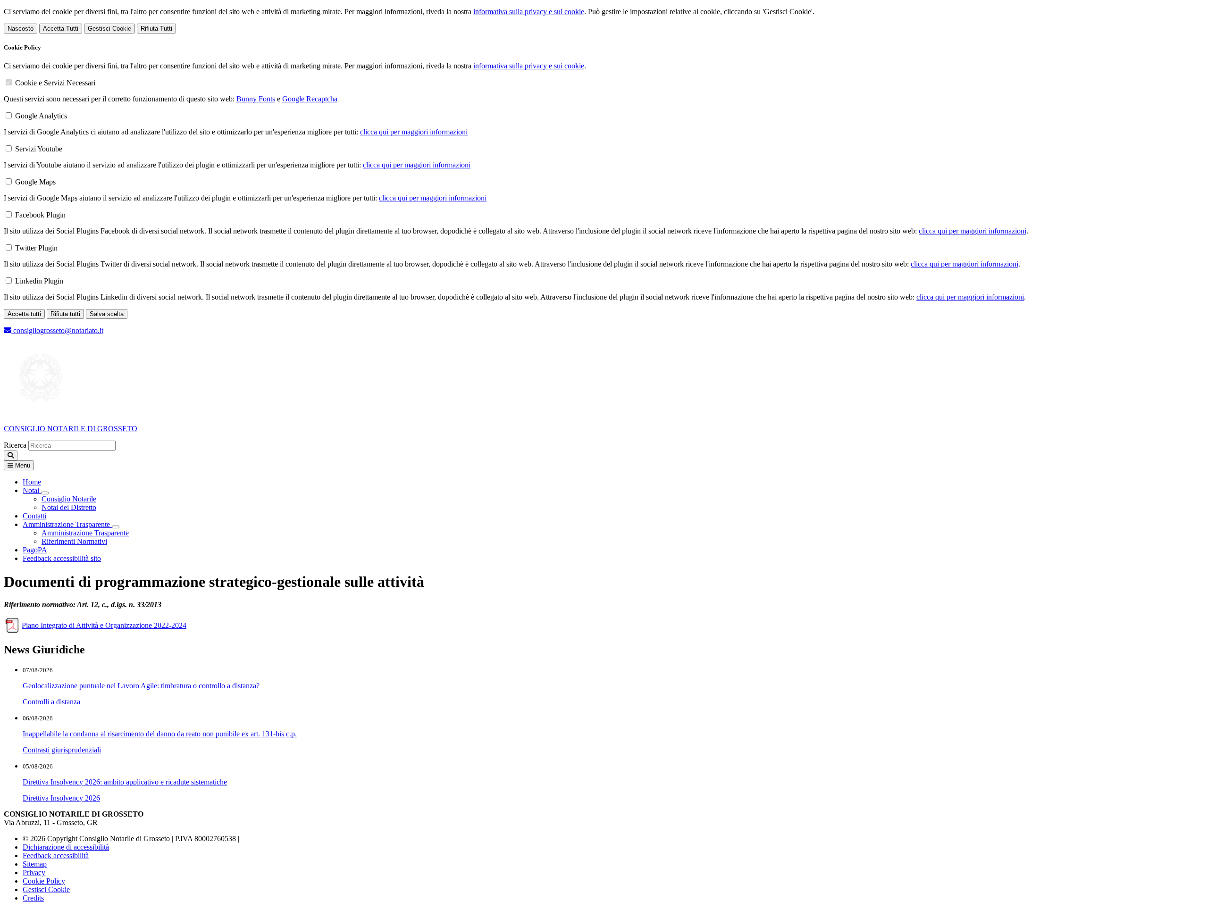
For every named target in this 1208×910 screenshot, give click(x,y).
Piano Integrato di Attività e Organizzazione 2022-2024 (104, 625)
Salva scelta (107, 313)
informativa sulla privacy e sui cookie (528, 12)
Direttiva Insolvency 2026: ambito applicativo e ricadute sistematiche (125, 782)
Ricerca (15, 445)
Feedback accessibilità (56, 856)
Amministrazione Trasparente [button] (67, 524)
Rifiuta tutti (65, 313)
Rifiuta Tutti (156, 28)
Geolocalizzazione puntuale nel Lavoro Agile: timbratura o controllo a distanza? (141, 686)
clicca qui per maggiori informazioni (414, 132)
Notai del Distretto (69, 507)
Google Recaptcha (309, 99)
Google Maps (35, 182)
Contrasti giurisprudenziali (62, 750)
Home (32, 482)
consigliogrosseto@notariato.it (57, 330)
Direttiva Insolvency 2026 (61, 798)
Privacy (34, 872)
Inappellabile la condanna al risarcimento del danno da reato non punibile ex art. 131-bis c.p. (160, 734)
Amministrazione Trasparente (85, 533)
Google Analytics (41, 116)
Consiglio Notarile (69, 499)
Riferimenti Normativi (74, 541)
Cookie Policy (44, 881)
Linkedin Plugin (39, 281)
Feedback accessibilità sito (62, 558)
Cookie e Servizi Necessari (55, 83)
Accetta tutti (24, 313)
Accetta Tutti (60, 28)
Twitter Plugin (36, 248)
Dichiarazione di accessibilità (66, 847)
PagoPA (35, 550)
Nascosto (21, 28)
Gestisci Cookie (109, 28)
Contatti (34, 516)
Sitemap (35, 864)
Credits (33, 898)
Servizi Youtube (38, 149)
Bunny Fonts (255, 99)
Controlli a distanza (51, 702)
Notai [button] (32, 490)
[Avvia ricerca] (10, 455)
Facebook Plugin (40, 215)
